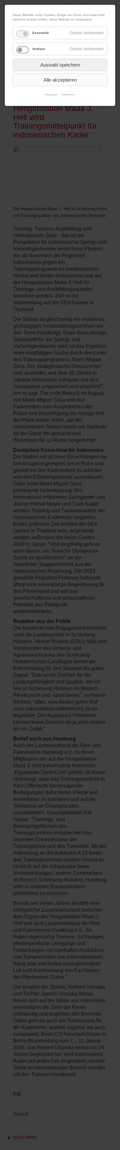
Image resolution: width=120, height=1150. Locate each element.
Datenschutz (68, 94)
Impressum (51, 94)
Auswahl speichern (60, 65)
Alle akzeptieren (60, 80)
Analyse (38, 49)
